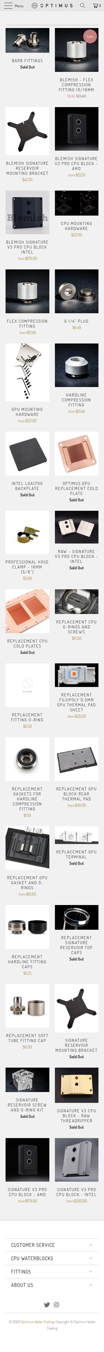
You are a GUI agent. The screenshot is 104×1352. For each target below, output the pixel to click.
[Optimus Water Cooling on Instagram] (56, 1305)
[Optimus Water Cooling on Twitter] (47, 1305)
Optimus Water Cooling (37, 1321)
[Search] (85, 5)
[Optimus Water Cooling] (52, 5)
